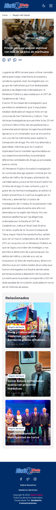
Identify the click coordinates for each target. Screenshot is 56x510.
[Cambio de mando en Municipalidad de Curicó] (28, 422)
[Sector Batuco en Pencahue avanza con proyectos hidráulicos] (28, 374)
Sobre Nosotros (28, 485)
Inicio (5, 15)
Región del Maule (21, 15)
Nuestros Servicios (28, 490)
